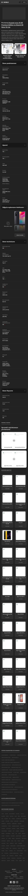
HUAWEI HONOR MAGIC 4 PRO (7, 787)
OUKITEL (3, 845)
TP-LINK (21, 853)
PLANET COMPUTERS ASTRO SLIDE (16, 769)
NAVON (8, 840)
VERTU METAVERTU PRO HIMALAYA (8, 784)
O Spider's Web (8, 876)
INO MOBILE (8, 833)
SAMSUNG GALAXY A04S (6, 777)
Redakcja (21, 876)
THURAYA (6, 853)
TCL (14, 850)
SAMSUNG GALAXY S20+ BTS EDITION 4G (9, 789)
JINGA (13, 833)
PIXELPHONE (12, 845)
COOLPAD (24, 818)
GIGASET (3, 828)
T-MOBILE (11, 850)
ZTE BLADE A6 (4, 794)
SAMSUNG (15, 848)
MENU (24, 2)
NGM (12, 840)
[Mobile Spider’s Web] (6, 2)
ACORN (6, 813)
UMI (7, 855)
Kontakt (6, 878)
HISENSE (9, 831)
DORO (11, 821)
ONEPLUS (12, 843)
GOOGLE (13, 828)
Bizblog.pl (21, 871)
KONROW (7, 836)
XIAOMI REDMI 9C (5, 755)
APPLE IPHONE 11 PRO (12, 774)
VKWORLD (13, 858)
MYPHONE (4, 840)
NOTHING (3, 843)
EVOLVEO (9, 823)
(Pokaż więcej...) (5, 183)
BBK (19, 816)
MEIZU (13, 838)
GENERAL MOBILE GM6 (6, 779)
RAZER (7, 848)
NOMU (22, 840)
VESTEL (8, 858)
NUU (7, 843)
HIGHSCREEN (4, 831)
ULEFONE (3, 855)
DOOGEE (7, 821)
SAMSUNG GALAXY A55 (21, 755)
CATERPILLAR (18, 818)
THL (2, 853)
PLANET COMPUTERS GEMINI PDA (8, 760)
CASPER (13, 818)
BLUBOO (6, 818)
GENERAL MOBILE (15, 826)
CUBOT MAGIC (4, 774)
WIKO (24, 858)
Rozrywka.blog (9, 872)
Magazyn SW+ (7, 871)
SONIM (3, 850)
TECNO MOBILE (20, 850)
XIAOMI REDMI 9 (23, 772)
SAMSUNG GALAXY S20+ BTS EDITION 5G (9, 782)
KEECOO (23, 833)
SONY (7, 850)
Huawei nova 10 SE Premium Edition (12, 24)
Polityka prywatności (19, 878)
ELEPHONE (16, 821)
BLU (2, 818)
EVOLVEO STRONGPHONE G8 (7, 792)
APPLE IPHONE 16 (15, 757)
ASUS (16, 816)
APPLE (7, 816)
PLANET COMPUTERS (21, 845)
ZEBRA (20, 860)
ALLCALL (22, 813)
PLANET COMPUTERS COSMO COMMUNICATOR (11, 762)
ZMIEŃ (7, 53)
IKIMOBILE (22, 831)
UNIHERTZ (11, 855)
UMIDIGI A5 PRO (16, 777)
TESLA (25, 850)
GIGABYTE (22, 826)
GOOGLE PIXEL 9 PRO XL (18, 792)
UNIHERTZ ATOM (5, 769)
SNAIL (23, 848)
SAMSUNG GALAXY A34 (6, 765)
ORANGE (20, 843)
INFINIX (3, 833)
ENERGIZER (22, 821)
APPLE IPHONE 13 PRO (6, 767)
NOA (15, 840)
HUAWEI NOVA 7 (13, 755)
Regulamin (12, 878)
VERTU (20, 855)
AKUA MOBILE (12, 813)
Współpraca (15, 876)
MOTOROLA (24, 838)
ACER (3, 813)
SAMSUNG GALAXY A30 (15, 767)
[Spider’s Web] (2, 2)
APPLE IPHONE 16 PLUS (16, 765)
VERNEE (16, 855)
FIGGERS (19, 823)
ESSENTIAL (4, 823)
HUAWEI (17, 831)
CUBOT (3, 821)
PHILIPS (7, 845)
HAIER (18, 828)
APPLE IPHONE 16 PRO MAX (7, 772)
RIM (10, 848)
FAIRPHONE (14, 823)
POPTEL (3, 848)
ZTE (24, 860)
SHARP (19, 848)
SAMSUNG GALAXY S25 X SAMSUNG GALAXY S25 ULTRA (12, 802)
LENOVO (3, 838)
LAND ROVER (18, 836)
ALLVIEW (3, 816)
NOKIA (19, 840)
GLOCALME (8, 828)
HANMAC (22, 828)
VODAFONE (19, 858)
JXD (16, 833)
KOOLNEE (13, 836)
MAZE (10, 838)
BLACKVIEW (23, 816)
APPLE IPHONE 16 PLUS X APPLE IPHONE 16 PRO (11, 805)
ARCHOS (11, 816)
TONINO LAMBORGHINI (14, 853)
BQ (9, 818)
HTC (13, 831)
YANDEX (12, 860)
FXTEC (9, 826)
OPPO (16, 843)
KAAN (19, 833)
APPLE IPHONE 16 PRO (19, 787)
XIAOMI (8, 860)
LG (6, 838)
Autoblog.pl (15, 871)
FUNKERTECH (4, 826)
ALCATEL (17, 813)
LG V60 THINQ (16, 772)
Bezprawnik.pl (18, 872)
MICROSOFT (18, 838)
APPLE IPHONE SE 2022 (6, 757)
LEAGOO (24, 836)
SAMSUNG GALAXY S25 (16, 779)
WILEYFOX (4, 860)
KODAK (3, 836)
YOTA (17, 860)
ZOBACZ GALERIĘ (20, 235)
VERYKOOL (4, 858)
